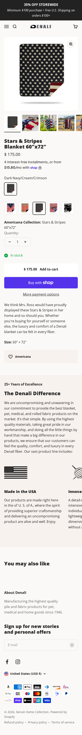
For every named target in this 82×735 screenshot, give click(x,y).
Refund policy (14, 722)
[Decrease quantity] (9, 242)
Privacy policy (37, 722)
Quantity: (11, 233)
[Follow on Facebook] (7, 662)
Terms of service (62, 722)
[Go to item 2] (30, 124)
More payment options (41, 294)
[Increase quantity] (25, 242)
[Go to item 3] (48, 124)
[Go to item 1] (12, 124)
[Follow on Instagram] (18, 662)
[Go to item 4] (66, 124)
